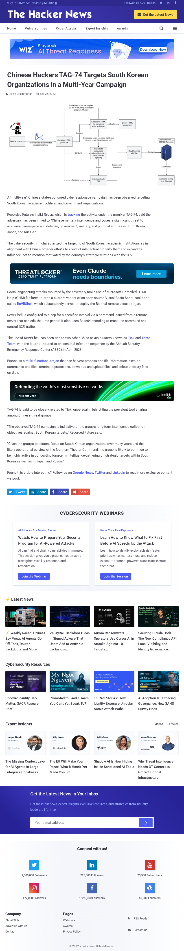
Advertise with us (16, 926)
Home (11, 28)
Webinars (69, 920)
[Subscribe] (146, 822)
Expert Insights (97, 28)
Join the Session (116, 576)
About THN (12, 920)
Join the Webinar (34, 576)
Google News (83, 473)
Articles (174, 724)
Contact (10, 931)
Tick (131, 338)
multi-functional (37, 361)
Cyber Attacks (66, 28)
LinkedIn (118, 473)
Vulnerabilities (36, 28)
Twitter (100, 473)
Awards (122, 28)
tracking (74, 215)
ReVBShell (25, 304)
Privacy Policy (72, 931)
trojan (54, 361)
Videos (158, 724)
